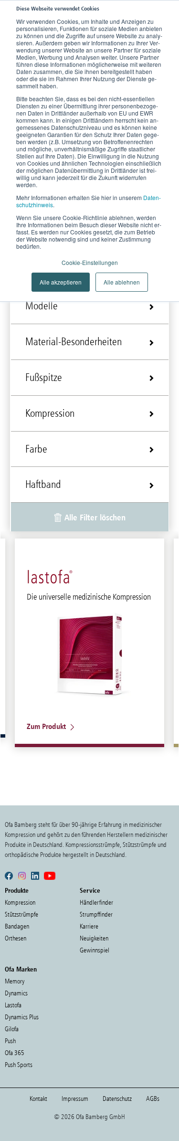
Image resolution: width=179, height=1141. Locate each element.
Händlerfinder (96, 902)
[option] (89, 642)
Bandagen (17, 926)
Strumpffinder (96, 914)
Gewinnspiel (94, 950)
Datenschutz (117, 1099)
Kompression (20, 902)
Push (10, 1041)
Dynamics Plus (22, 1017)
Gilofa (12, 1029)
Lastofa (13, 1005)
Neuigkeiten (94, 938)
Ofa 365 (14, 1053)
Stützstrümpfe (21, 914)
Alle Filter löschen (94, 517)
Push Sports (18, 1065)
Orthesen (15, 938)
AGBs (152, 1099)
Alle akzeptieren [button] (61, 282)
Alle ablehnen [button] (122, 282)
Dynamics (16, 993)
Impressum (75, 1099)
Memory (14, 981)
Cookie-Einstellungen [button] (90, 262)
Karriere (89, 926)
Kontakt (38, 1099)
